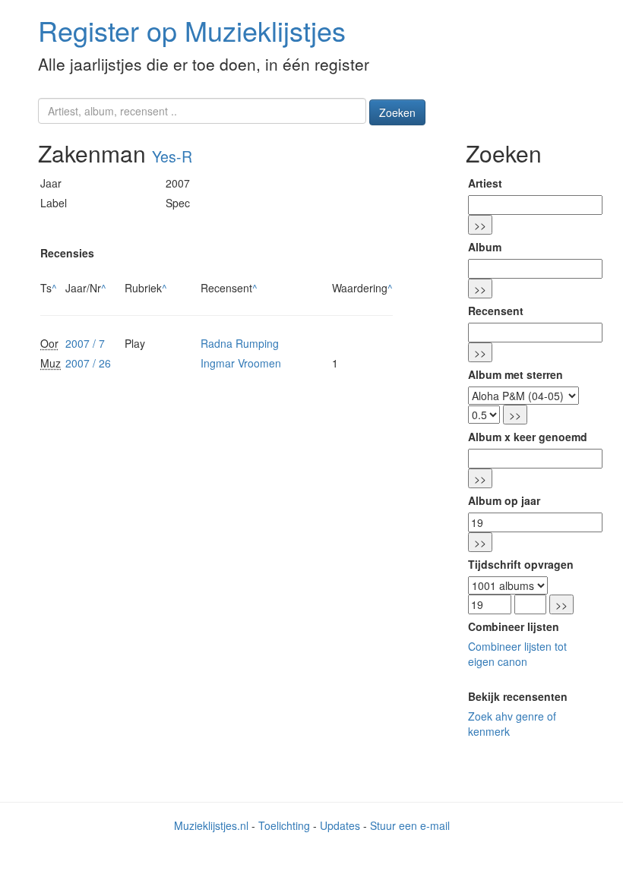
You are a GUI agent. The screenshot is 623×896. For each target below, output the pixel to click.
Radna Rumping (240, 343)
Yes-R (172, 156)
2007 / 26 (88, 363)
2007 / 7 (85, 343)
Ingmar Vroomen (241, 363)
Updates (340, 825)
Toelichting (284, 825)
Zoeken (397, 112)
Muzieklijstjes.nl (211, 825)
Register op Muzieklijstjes (192, 30)
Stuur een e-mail (410, 825)
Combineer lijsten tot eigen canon (517, 654)
